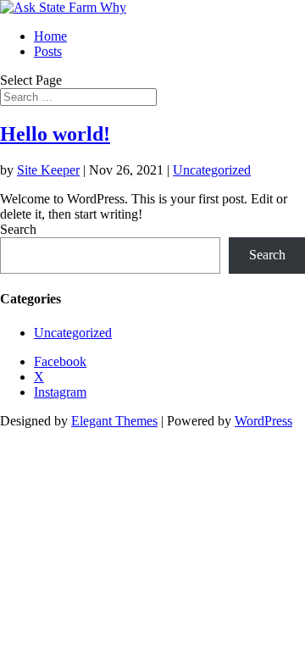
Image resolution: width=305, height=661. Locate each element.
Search (18, 229)
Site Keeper (48, 170)
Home (50, 36)
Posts (48, 51)
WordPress (263, 421)
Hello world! (55, 134)
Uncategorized (212, 170)
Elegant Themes (114, 421)
